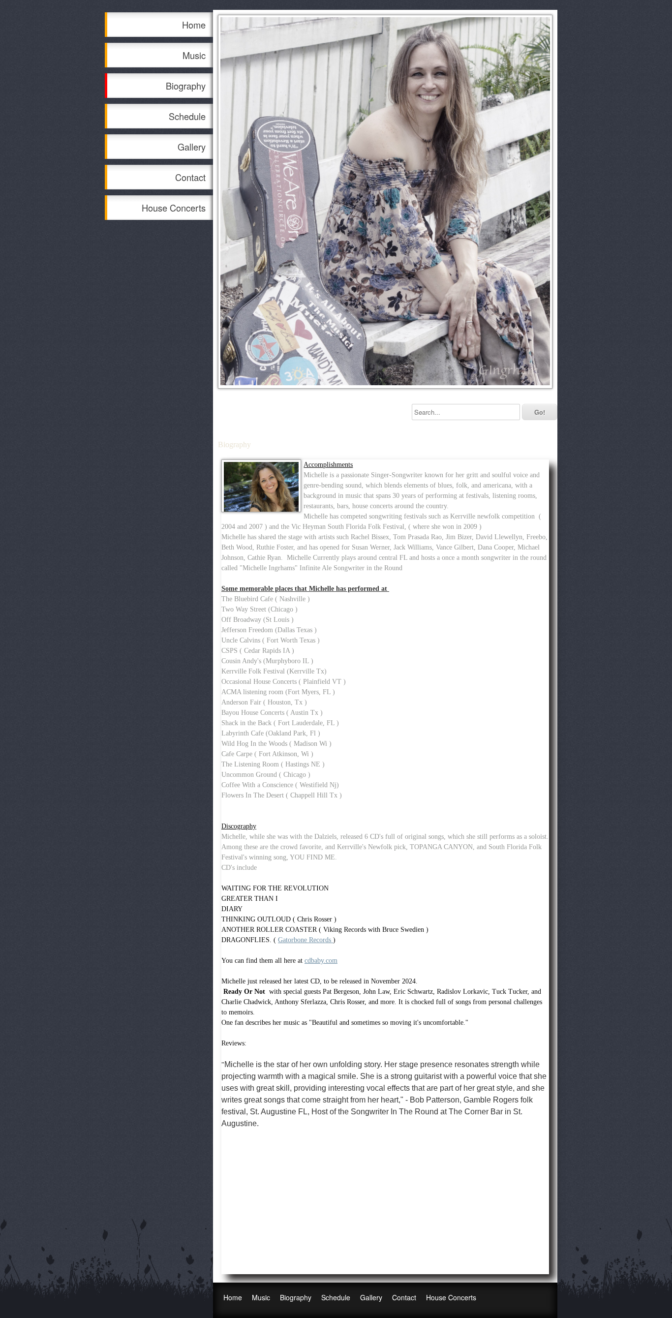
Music (194, 55)
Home (194, 24)
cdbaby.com (321, 960)
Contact (190, 177)
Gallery (192, 146)
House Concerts (174, 207)
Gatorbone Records (304, 940)
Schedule (187, 116)
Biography (186, 85)
